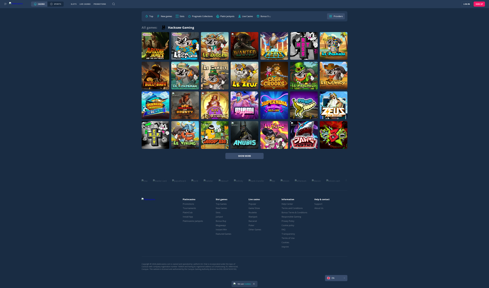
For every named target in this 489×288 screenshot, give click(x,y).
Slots (218, 212)
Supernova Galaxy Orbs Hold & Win (281, 108)
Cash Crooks (274, 78)
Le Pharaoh (333, 48)
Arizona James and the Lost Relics (162, 48)
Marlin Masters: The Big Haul (159, 108)
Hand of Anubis (244, 137)
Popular (252, 204)
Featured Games (223, 233)
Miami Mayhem (244, 108)
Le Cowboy (333, 78)
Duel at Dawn (155, 78)
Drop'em (215, 137)
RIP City (155, 137)
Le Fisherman (185, 78)
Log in (467, 4)
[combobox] (336, 278)
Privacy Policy (288, 221)
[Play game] (155, 42)
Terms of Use (288, 238)
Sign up (479, 4)
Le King (274, 137)
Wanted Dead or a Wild (245, 48)
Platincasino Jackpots (193, 221)
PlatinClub (188, 212)
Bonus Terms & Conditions (294, 212)
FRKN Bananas (303, 108)
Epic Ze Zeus (274, 48)
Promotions (188, 204)
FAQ (283, 229)
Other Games (255, 229)
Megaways (221, 225)
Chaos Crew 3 (333, 137)
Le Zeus (244, 78)
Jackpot (219, 216)
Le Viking (185, 137)
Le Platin (185, 48)
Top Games (221, 204)
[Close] (253, 283)
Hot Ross (304, 48)
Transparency (288, 233)
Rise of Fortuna (215, 108)
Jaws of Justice (304, 137)
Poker (251, 225)
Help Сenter (287, 204)
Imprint (285, 246)
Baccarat (253, 221)
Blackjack (253, 216)
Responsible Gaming (291, 216)
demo (155, 57)
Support (318, 204)
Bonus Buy (221, 221)
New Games (221, 208)
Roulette (253, 212)
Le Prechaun (304, 78)
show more (244, 156)
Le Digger (214, 48)
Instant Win (221, 229)
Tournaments (189, 208)
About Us (318, 208)
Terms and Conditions (292, 208)
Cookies (285, 242)
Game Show (254, 208)
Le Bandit (214, 78)
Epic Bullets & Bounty (185, 108)
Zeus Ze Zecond (333, 108)
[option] (149, 16)
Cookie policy (288, 225)
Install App (188, 216)
